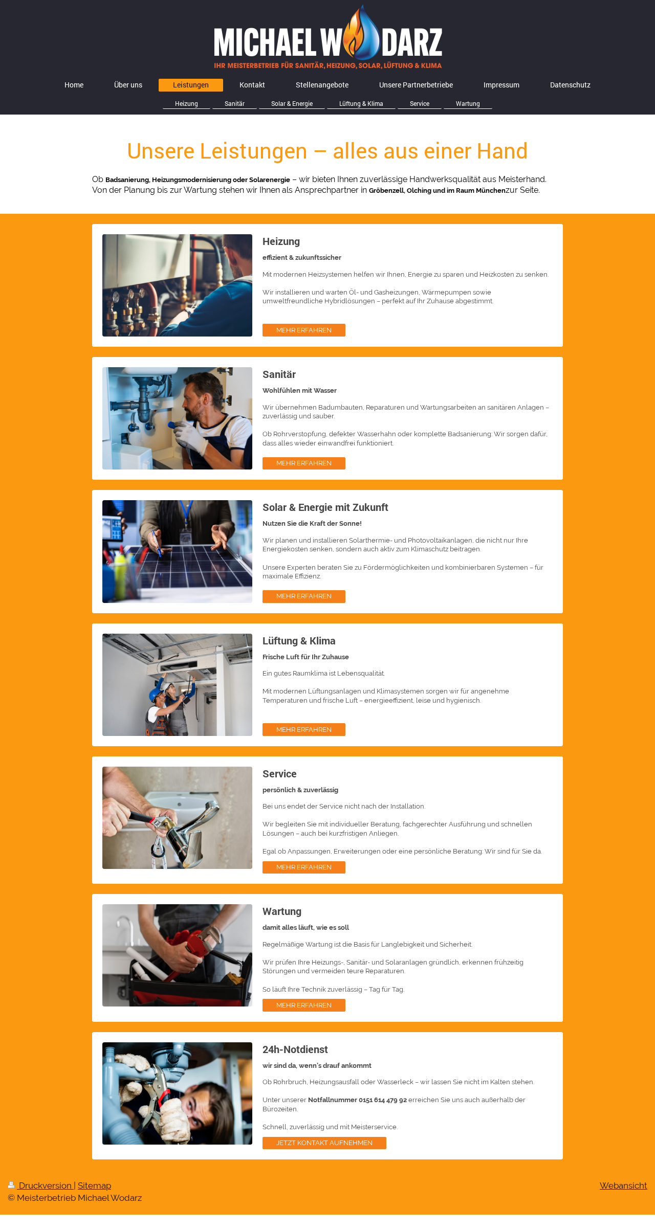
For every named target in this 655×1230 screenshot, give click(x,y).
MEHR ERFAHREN (304, 330)
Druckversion (45, 1185)
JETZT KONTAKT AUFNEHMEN (324, 1143)
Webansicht (623, 1185)
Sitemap (94, 1185)
